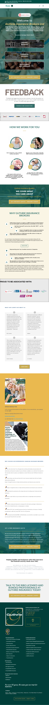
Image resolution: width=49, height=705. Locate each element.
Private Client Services (11, 645)
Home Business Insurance (11, 649)
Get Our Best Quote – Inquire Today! (24, 77)
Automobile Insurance (10, 641)
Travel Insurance (9, 658)
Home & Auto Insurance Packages (13, 639)
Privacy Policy (20, 693)
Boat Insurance (9, 654)
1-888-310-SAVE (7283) (26, 1)
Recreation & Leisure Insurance (12, 647)
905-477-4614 (30, 615)
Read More (24, 366)
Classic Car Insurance (10, 656)
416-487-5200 (14, 1)
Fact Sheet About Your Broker (35, 693)
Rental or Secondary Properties (12, 652)
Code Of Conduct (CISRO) (10, 694)
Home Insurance (9, 643)
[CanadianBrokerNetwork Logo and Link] (8, 293)
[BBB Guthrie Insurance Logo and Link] (16, 293)
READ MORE (24, 246)
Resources (26, 693)
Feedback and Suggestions (24, 105)
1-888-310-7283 (31, 613)
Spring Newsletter (10, 416)
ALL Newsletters (18, 419)
